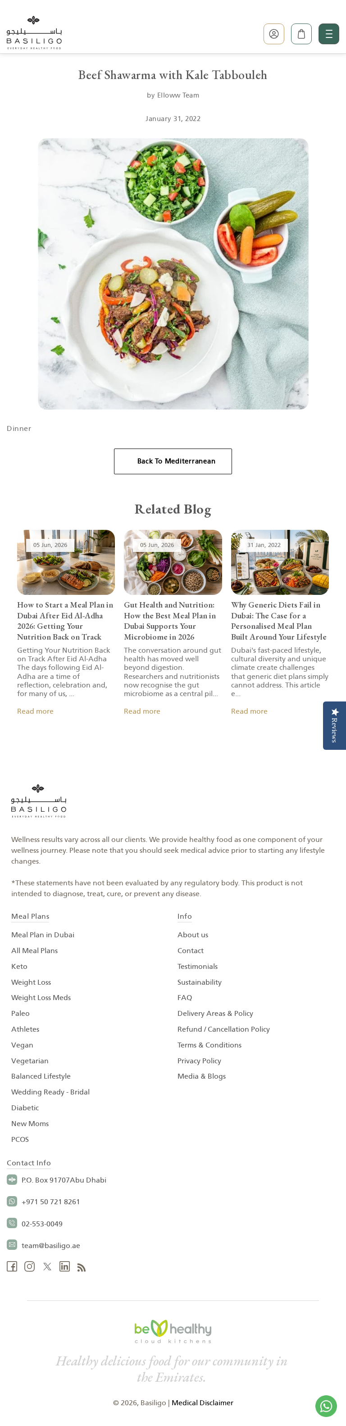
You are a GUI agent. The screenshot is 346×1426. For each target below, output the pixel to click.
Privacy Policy (199, 1061)
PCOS (20, 1139)
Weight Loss (31, 982)
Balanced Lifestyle (41, 1076)
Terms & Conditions (209, 1045)
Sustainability (200, 982)
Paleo (20, 1013)
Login (274, 34)
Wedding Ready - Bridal (50, 1092)
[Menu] (329, 33)
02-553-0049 (42, 1224)
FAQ (185, 997)
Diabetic (25, 1108)
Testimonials (198, 966)
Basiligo (153, 1403)
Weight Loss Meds (41, 997)
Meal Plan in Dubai (42, 935)
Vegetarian (30, 1061)
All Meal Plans (34, 950)
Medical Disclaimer (202, 1403)
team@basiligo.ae (51, 1245)
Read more (35, 711)
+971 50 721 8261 (51, 1202)
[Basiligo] (34, 34)
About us (193, 935)
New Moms (30, 1123)
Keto (19, 966)
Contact (191, 950)
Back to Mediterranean (176, 461)
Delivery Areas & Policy (215, 1013)
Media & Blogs (202, 1076)
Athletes (25, 1029)
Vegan (22, 1045)
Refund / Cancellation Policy (224, 1029)
